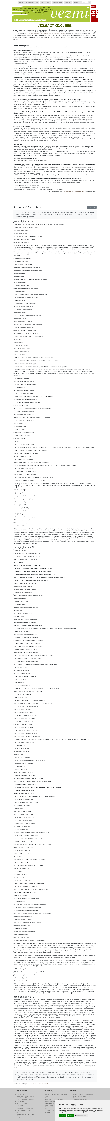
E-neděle (18, 1117)
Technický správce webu (80, 1099)
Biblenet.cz (19, 1105)
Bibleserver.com (49, 1098)
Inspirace (67, 2)
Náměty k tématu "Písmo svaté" (25, 1114)
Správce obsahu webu (79, 1098)
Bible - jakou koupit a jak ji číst (25, 1099)
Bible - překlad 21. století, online (54, 1099)
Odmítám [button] (70, 1115)
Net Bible (47, 1112)
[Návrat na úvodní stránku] (55, 13)
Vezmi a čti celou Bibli (31, 2)
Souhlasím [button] (62, 1115)
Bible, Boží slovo (21, 1094)
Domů (21, 2)
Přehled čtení (92, 207)
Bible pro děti (20, 1101)
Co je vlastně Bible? (22, 1103)
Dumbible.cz (19, 1107)
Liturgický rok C (57, 2)
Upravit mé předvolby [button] (80, 1115)
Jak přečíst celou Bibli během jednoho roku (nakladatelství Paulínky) (46, 33)
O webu (76, 2)
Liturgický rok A (45, 2)
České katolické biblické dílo (24, 1108)
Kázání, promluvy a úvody (23, 1116)
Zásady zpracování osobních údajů (83, 1094)
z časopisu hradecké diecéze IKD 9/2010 (74, 191)
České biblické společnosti (40, 1083)
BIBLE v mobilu (49, 1105)
